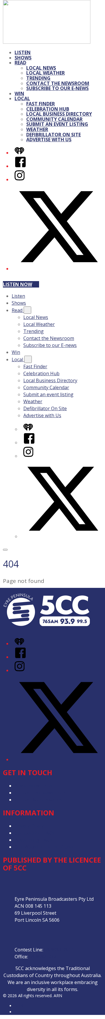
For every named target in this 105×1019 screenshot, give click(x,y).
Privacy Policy (29, 826)
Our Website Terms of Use (44, 847)
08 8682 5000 (43, 956)
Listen (23, 52)
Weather (37, 129)
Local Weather (45, 73)
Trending (38, 78)
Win (19, 93)
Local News (41, 68)
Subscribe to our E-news (57, 88)
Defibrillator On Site (53, 134)
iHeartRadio (26, 1012)
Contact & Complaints (38, 799)
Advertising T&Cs (33, 840)
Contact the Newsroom (57, 83)
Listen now (17, 284)
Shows (23, 57)
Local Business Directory (59, 114)
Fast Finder (40, 104)
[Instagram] (19, 179)
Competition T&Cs (35, 833)
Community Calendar (54, 119)
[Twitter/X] (58, 268)
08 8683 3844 (58, 949)
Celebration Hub (47, 109)
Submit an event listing (57, 124)
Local (22, 98)
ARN (19, 1006)
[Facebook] (20, 166)
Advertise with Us (48, 139)
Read (20, 62)
